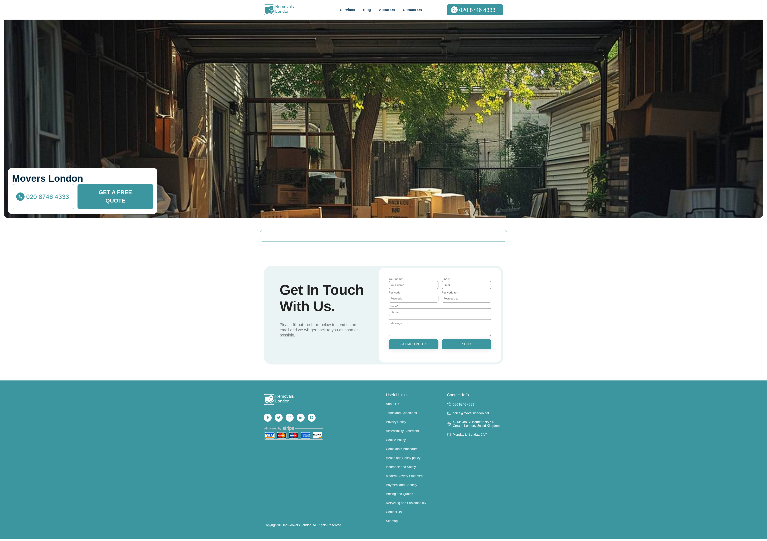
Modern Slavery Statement (404, 476)
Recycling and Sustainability (406, 503)
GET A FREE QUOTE (115, 196)
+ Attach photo (413, 344)
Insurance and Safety (401, 467)
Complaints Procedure (402, 449)
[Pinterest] (312, 418)
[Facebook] (268, 418)
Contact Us (412, 10)
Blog (367, 10)
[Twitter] (279, 418)
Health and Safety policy (403, 458)
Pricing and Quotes (399, 494)
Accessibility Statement (402, 431)
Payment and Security (401, 485)
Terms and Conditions (401, 413)
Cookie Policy (396, 440)
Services (347, 10)
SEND (466, 344)
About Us (387, 10)
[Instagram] (290, 418)
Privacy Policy (396, 422)
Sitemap (392, 521)
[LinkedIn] (301, 418)
